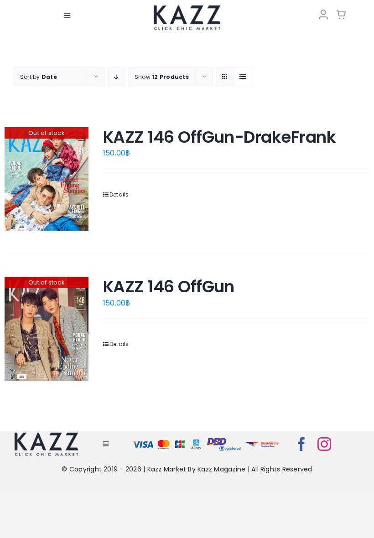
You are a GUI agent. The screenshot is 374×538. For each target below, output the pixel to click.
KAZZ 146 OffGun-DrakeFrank (219, 137)
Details (119, 194)
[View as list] (243, 77)
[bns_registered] (224, 439)
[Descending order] (116, 76)
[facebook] (301, 444)
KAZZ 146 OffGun (168, 286)
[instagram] (324, 444)
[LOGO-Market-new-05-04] (187, 8)
